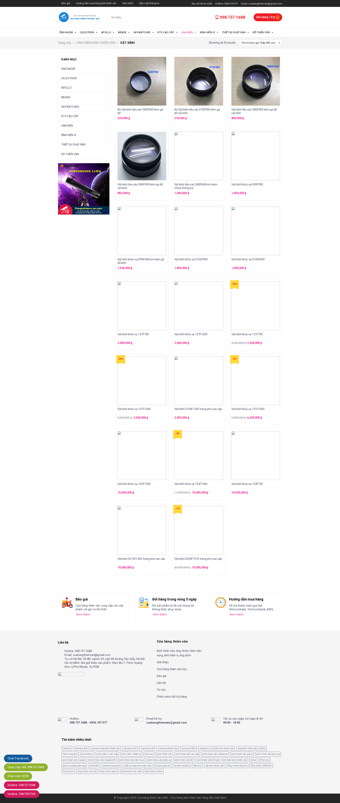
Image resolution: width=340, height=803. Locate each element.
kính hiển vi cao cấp (107, 754)
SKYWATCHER (142, 32)
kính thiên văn (164, 754)
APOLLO (106, 32)
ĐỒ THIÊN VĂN (261, 32)
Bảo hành (128, 3)
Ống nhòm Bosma (237, 765)
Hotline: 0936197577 (226, 3)
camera (67, 748)
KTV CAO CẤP (165, 32)
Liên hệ (161, 683)
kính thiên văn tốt (184, 760)
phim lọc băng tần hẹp (74, 765)
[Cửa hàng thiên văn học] (80, 17)
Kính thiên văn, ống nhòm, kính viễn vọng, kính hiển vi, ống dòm (179, 653)
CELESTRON (87, 32)
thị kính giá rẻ (162, 765)
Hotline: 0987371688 (22, 785)
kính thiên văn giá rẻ (242, 754)
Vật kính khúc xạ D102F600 (248, 259)
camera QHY (130, 748)
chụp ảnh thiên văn (247, 748)
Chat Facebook (18, 758)
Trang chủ (64, 43)
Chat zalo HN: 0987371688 (26, 767)
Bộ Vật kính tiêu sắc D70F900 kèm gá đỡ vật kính (197, 111)
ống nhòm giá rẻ (109, 771)
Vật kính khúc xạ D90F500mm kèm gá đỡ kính (140, 261)
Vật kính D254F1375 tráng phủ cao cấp (198, 558)
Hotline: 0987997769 (22, 794)
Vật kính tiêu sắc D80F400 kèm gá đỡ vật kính (254, 111)
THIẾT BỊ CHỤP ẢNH (234, 32)
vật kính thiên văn (214, 765)
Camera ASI (81, 748)
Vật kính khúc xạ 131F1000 (247, 409)
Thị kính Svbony (181, 765)
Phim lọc (264, 760)
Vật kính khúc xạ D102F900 (191, 259)
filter (263, 748)
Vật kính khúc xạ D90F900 (247, 184)
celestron (204, 748)
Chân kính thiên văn (223, 748)
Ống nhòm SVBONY (261, 765)
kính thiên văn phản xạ (159, 760)
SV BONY (94, 765)
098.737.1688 (232, 17)
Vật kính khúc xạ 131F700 (247, 334)
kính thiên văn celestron (215, 754)
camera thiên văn (168, 748)
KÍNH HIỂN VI (207, 32)
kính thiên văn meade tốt (102, 760)
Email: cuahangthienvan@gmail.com (261, 3)
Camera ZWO (188, 748)
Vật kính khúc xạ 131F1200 (134, 409)
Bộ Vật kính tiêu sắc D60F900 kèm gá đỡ (140, 111)
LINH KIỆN (187, 32)
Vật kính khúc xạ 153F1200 (134, 483)
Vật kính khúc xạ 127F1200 (190, 334)
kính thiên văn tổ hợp (208, 760)
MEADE (122, 32)
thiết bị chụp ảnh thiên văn (137, 765)
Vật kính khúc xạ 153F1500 (190, 483)
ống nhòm (68, 771)
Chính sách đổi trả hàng (172, 696)
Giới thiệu (163, 662)
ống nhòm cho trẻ (87, 771)
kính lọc (149, 754)
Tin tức (161, 690)
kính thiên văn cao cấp (187, 754)
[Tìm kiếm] (177, 17)
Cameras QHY (147, 748)
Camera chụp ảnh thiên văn (105, 748)
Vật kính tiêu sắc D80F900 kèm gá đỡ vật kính (140, 186)
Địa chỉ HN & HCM (202, 3)
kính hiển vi (87, 754)
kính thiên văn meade (74, 760)
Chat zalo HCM (18, 776)
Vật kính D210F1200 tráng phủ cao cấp (141, 558)
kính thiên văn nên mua (131, 760)
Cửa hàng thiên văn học (172, 669)
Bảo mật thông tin (149, 3)
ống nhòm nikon (153, 771)
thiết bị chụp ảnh (111, 765)
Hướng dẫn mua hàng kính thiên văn (96, 3)
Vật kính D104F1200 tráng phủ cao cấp (198, 409)
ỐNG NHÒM (66, 32)
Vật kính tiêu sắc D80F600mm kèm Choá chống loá (195, 186)
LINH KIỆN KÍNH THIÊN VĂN (95, 43)
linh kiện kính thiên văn (235, 760)
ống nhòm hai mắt (131, 771)
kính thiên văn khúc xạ (268, 754)
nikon (253, 760)
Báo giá (65, 3)
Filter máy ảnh (70, 754)
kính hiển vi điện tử (131, 754)
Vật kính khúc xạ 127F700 (133, 334)
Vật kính (197, 765)
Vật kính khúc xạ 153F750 (247, 483)
